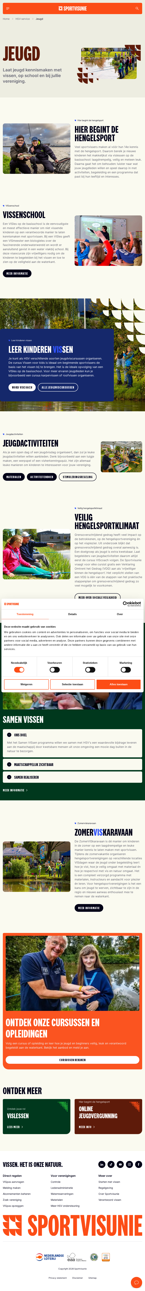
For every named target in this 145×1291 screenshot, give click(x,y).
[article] (36, 1116)
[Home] (73, 8)
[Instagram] (129, 1164)
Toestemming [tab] (25, 614)
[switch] (55, 670)
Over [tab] (120, 614)
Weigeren (26, 684)
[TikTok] (111, 1164)
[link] (17, 273)
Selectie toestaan (72, 684)
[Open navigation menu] (8, 8)
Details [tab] (72, 614)
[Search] (137, 8)
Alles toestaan (118, 684)
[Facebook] (138, 1164)
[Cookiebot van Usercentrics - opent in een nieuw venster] (125, 604)
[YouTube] (120, 1164)
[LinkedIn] (101, 1164)
